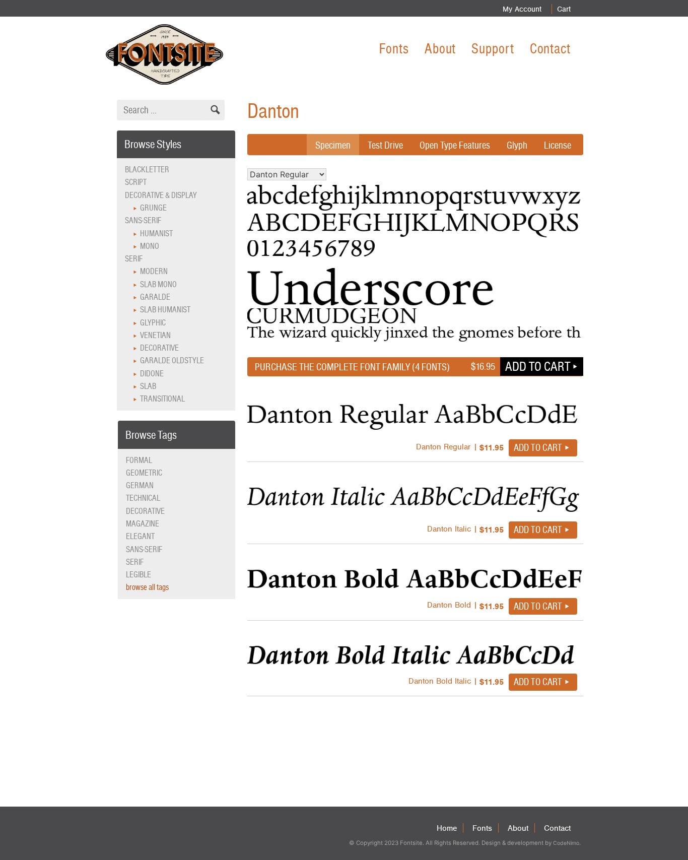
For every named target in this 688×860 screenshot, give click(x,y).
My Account (522, 9)
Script (136, 182)
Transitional (162, 399)
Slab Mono (158, 284)
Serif (134, 258)
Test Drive (385, 145)
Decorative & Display (161, 195)
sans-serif (144, 549)
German (140, 485)
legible (138, 574)
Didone (152, 373)
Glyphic (153, 322)
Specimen (333, 145)
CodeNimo (566, 843)
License (557, 145)
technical (143, 498)
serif (135, 562)
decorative (145, 511)
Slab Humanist (165, 309)
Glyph (517, 145)
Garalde (155, 297)
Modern (154, 271)
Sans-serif (143, 220)
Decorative (159, 348)
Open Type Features (455, 145)
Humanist (156, 233)
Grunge (153, 208)
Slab (148, 386)
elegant (140, 536)
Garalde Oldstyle (172, 360)
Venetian (155, 335)
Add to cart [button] (537, 366)
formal (139, 460)
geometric (144, 473)
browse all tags (147, 587)
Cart (564, 9)
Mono (149, 246)
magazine (142, 523)
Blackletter (147, 169)
